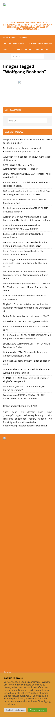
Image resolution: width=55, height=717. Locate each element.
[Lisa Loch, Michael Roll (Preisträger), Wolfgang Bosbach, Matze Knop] (27, 88)
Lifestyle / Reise (23, 49)
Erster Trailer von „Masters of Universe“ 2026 (26, 316)
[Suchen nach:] (27, 56)
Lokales (6, 49)
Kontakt (7, 672)
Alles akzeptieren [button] (37, 710)
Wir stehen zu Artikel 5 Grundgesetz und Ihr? (26, 321)
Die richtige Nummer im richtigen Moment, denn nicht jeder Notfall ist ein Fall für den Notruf (25, 263)
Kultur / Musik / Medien (41, 43)
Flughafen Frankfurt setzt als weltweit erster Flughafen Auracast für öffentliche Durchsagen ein (27, 308)
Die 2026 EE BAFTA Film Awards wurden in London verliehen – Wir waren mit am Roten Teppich (25, 275)
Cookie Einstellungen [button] (15, 710)
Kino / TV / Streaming (13, 43)
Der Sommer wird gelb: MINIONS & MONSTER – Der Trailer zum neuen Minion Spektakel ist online (27, 287)
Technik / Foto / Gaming (14, 37)
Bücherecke (42, 49)
